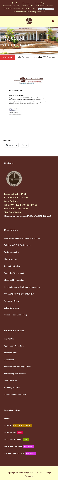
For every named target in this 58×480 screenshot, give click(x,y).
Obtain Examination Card (15, 394)
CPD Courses (27, 3)
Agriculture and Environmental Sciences (22, 238)
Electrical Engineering (14, 280)
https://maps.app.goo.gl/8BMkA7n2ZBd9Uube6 (28, 216)
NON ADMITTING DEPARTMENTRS (19, 294)
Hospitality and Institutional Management (22, 287)
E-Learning (39, 3)
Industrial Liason (11, 308)
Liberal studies (10, 259)
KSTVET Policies (28, 9)
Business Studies (11, 252)
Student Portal (27, 6)
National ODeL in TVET (19, 453)
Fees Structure (10, 380)
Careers (17, 425)
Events (7, 418)
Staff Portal (40, 6)
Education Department (14, 273)
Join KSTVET (9, 339)
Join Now (15, 3)
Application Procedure (14, 346)
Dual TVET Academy (12, 9)
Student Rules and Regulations (17, 367)
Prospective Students (11, 6)
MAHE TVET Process (18, 446)
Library (50, 6)
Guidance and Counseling (15, 315)
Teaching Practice (12, 387)
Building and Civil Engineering (17, 245)
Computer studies (12, 266)
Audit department (11, 301)
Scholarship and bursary (14, 374)
